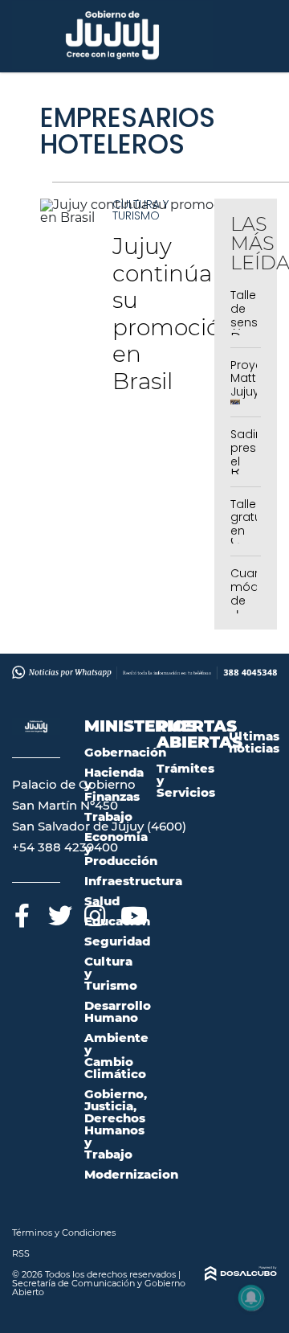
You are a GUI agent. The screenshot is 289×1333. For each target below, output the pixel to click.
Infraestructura (133, 880)
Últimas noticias (254, 742)
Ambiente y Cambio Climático (116, 1055)
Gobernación (125, 752)
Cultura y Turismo (140, 210)
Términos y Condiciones (64, 1232)
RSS (21, 1253)
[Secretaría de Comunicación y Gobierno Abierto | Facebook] (22, 913)
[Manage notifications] (251, 1297)
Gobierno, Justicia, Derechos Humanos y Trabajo (115, 1124)
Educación (117, 921)
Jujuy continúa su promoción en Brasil (173, 313)
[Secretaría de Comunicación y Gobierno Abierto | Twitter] (58, 913)
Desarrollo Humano (117, 1011)
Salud (102, 900)
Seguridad (117, 941)
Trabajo (108, 816)
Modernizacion (131, 1174)
